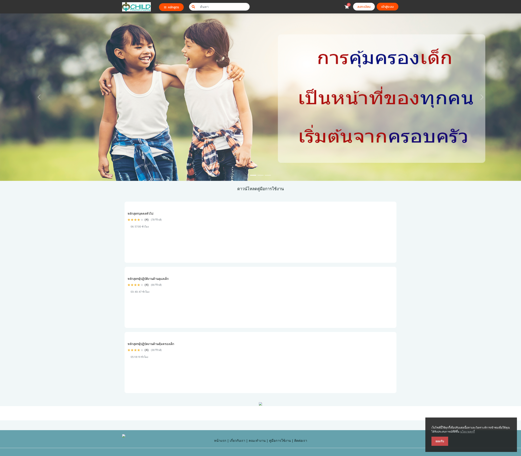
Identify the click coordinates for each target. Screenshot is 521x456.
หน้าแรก (220, 440)
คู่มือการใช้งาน (280, 440)
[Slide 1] (253, 175)
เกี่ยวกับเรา (237, 440)
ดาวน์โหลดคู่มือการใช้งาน (260, 188)
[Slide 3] (268, 175)
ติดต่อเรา (300, 440)
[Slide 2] (260, 175)
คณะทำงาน (257, 440)
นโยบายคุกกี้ (467, 431)
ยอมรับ (440, 441)
